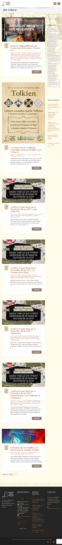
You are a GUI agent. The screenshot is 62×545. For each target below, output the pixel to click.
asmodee (39, 53)
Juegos (33, 55)
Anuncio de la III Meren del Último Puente (53, 137)
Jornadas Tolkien (36, 402)
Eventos (52, 48)
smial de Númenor (53, 62)
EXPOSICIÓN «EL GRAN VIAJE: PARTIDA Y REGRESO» (53, 114)
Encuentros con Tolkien (16, 402)
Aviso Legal (49, 539)
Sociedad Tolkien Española (53, 54)
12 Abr (22, 498)
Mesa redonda (21, 403)
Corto (11, 215)
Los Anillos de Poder (54, 85)
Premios (52, 43)
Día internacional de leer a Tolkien (54, 58)
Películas (35, 215)
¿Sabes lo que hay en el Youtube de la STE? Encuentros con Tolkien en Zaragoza (25, 394)
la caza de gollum (18, 57)
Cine (35, 214)
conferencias (36, 336)
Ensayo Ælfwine (32, 275)
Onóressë (32, 338)
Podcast (52, 29)
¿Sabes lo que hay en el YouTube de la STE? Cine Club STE (23, 209)
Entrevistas (13, 276)
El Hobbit (52, 70)
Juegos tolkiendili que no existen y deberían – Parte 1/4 (25, 48)
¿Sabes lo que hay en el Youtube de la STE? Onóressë (23, 331)
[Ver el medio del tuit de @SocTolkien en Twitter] (22, 518)
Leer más (36, 72)
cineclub (40, 214)
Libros (22, 156)
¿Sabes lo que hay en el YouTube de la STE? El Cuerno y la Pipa (23, 270)
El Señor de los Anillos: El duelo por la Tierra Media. (25, 448)
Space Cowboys (25, 58)
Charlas (30, 154)
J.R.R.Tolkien (22, 215)
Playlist (12, 217)
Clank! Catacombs (15, 54)
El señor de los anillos (52, 81)
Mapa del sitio (41, 539)
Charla (51, 50)
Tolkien (19, 60)
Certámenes (53, 40)
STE (19, 214)
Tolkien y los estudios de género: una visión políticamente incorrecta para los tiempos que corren (53, 126)
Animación (31, 214)
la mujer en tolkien (30, 337)
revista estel (53, 75)
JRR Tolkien (27, 55)
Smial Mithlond (20, 278)
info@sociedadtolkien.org (53, 508)
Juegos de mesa (29, 454)
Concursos (52, 65)
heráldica (35, 154)
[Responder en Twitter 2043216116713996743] (18, 522)
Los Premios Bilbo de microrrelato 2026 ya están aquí (53, 106)
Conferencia (53, 45)
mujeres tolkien (25, 338)
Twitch (27, 278)
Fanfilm (16, 215)
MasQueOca (27, 57)
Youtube (17, 217)
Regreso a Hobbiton (53, 32)
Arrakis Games (32, 53)
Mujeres (18, 338)
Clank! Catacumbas (26, 54)
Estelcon (52, 67)
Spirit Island (33, 58)
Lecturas (17, 156)
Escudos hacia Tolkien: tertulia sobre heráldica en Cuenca (25, 149)
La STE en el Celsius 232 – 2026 (54, 144)
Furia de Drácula (19, 55)
